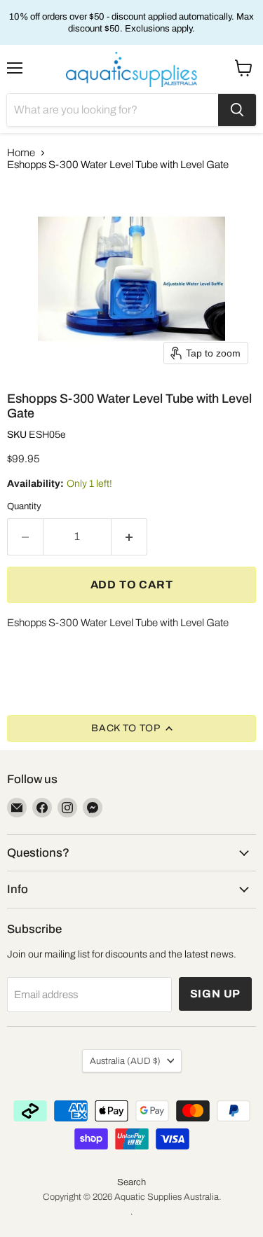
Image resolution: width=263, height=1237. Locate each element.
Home (21, 152)
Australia (125, 1061)
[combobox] (112, 110)
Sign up (215, 994)
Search (131, 1182)
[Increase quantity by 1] (129, 536)
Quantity (24, 506)
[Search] (237, 110)
